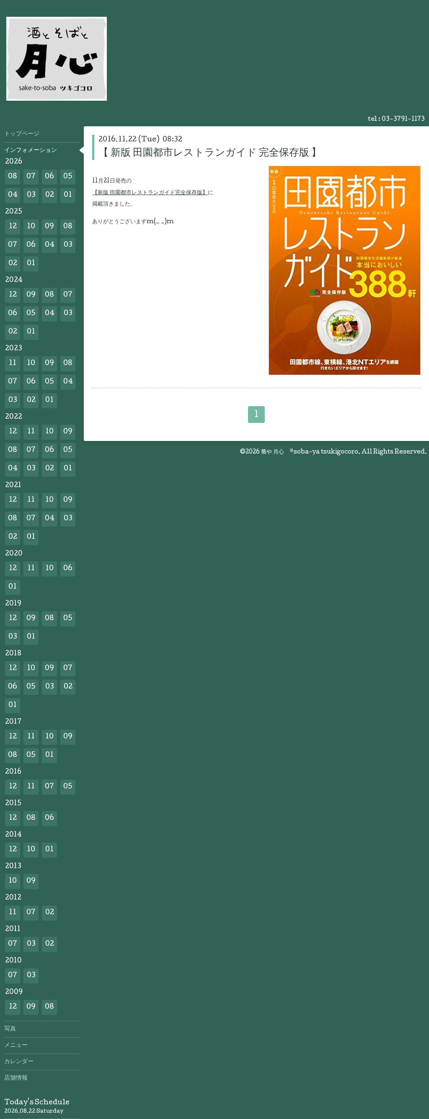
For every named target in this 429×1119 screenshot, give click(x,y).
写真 (10, 1029)
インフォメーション (30, 150)
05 (67, 176)
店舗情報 (16, 1078)
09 (49, 226)
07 (31, 176)
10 (31, 226)
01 (68, 195)
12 (13, 226)
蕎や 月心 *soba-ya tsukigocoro (309, 452)
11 (12, 363)
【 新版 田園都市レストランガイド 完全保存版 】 (209, 153)
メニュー (16, 1045)
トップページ (21, 134)
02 (49, 195)
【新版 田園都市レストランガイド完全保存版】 (150, 193)
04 (13, 195)
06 (49, 176)
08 (12, 176)
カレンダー (19, 1062)
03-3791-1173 (403, 119)
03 (31, 195)
